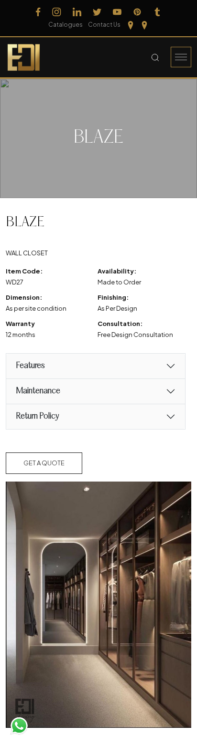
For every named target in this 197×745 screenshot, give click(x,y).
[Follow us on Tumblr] (157, 12)
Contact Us (104, 24)
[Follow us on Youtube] (117, 12)
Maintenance (38, 391)
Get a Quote (44, 463)
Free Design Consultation (135, 334)
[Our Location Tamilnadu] (130, 25)
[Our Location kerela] (144, 25)
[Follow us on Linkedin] (77, 12)
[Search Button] (155, 57)
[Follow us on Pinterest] (137, 12)
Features (30, 366)
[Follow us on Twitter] (97, 12)
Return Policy (37, 416)
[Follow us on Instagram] (56, 12)
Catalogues (65, 24)
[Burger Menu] (181, 57)
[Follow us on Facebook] (38, 12)
